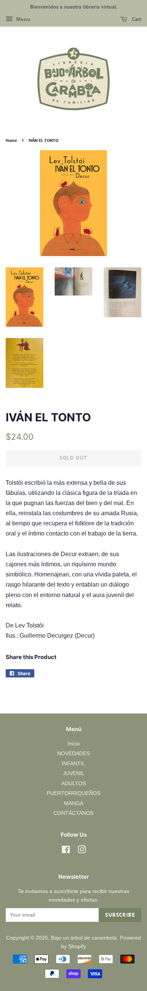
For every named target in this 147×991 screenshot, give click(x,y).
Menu (23, 19)
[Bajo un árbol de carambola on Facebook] (65, 851)
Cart (135, 19)
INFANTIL (73, 763)
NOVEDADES (73, 753)
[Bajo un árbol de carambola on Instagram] (82, 851)
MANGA (73, 803)
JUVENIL (73, 773)
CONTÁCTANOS (73, 813)
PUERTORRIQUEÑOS (73, 793)
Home (11, 140)
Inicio (73, 744)
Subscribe (120, 914)
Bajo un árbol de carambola (84, 938)
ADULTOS (73, 783)
